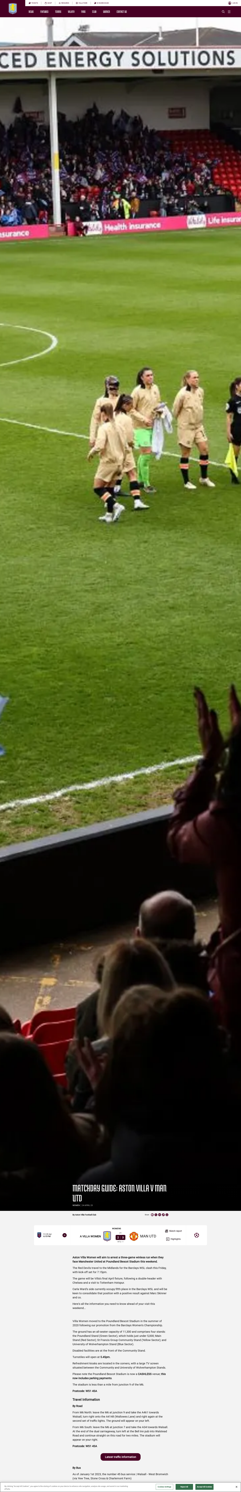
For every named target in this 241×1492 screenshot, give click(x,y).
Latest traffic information (120, 1457)
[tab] (33, 3)
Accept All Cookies (204, 1487)
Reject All (184, 1487)
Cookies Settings (164, 1487)
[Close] (236, 1487)
